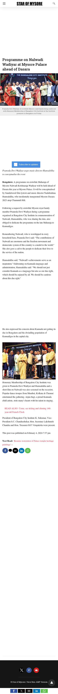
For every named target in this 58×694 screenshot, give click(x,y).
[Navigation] (3, 3)
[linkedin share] (21, 450)
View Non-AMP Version (37, 682)
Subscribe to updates (28, 164)
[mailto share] (15, 450)
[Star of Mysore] (29, 2)
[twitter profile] (21, 670)
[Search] (53, 3)
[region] (29, 31)
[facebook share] (5, 450)
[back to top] (51, 682)
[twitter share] (10, 450)
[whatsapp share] (28, 450)
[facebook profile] (29, 670)
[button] (13, 691)
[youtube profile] (36, 670)
